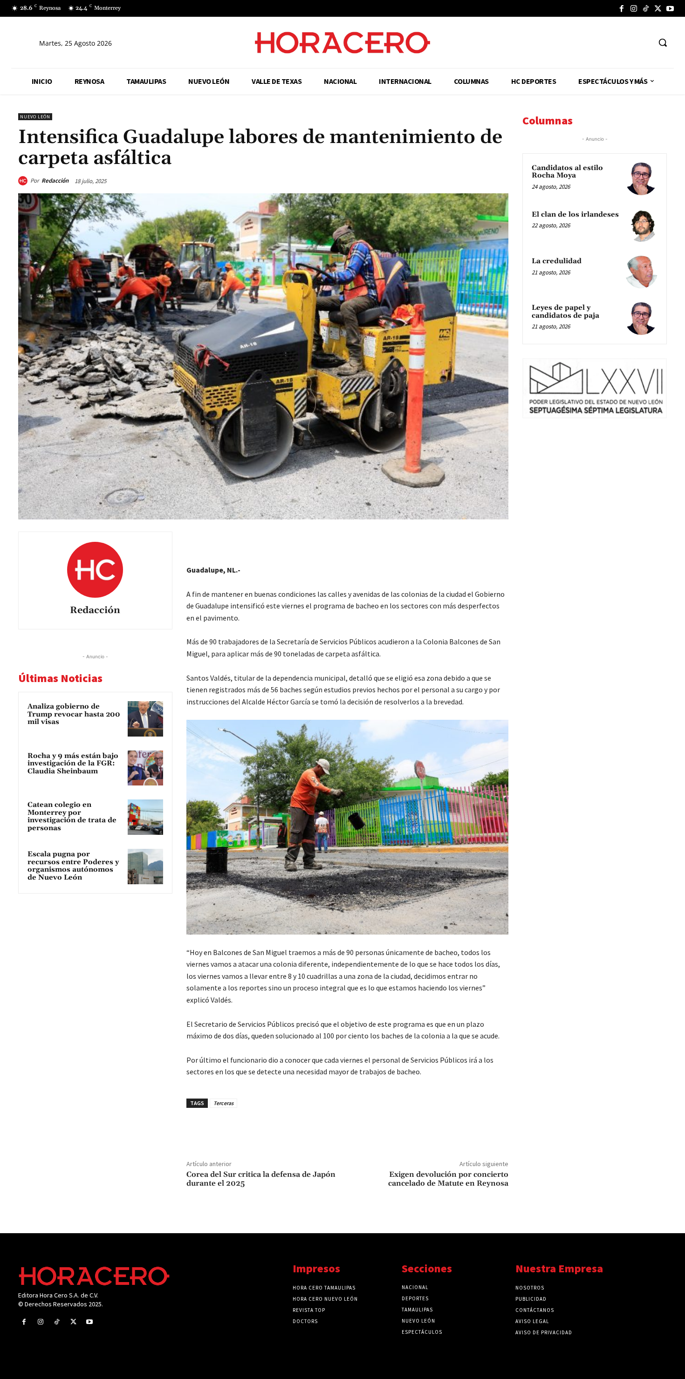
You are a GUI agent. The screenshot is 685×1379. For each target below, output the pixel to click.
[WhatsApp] (434, 541)
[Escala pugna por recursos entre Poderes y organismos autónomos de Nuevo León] (145, 866)
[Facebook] (621, 8)
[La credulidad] (641, 272)
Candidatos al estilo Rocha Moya (567, 172)
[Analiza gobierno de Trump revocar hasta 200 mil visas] (145, 719)
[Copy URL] (476, 541)
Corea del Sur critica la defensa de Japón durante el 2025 (261, 1179)
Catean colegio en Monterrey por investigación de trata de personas (71, 816)
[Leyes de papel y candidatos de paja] (641, 318)
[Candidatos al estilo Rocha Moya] (641, 179)
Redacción (54, 180)
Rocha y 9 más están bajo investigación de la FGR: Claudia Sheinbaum (72, 763)
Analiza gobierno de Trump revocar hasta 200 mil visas (73, 714)
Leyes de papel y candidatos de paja (565, 311)
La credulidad (557, 261)
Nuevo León (35, 117)
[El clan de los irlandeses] (641, 225)
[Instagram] (633, 8)
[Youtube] (670, 8)
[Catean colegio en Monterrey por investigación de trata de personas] (145, 817)
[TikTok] (646, 8)
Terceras (223, 1102)
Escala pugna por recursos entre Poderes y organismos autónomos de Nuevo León (73, 866)
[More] (498, 541)
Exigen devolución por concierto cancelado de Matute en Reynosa (448, 1179)
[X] (658, 8)
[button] (662, 42)
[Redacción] (24, 180)
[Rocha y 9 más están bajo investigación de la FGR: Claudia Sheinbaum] (145, 768)
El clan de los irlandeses (575, 214)
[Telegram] (455, 541)
